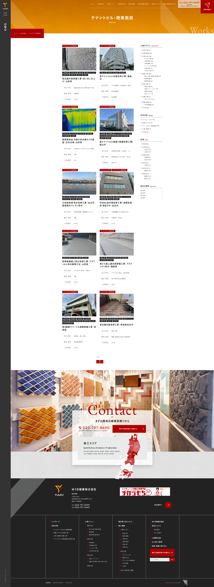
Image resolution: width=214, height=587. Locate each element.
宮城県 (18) (146, 155)
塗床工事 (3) (148, 86)
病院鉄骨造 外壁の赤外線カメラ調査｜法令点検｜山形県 (78, 141)
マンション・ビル (105, 170)
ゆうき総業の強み (143, 4)
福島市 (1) (147, 176)
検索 (172, 559)
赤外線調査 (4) (149, 104)
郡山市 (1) (147, 178)
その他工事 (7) (149, 71)
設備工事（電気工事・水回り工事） (98, 561)
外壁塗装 (103, 133)
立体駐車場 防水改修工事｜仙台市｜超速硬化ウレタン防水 (79, 204)
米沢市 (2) (147, 149)
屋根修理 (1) (148, 78)
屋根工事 (65, 196)
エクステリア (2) (149, 99)
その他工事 (73, 72)
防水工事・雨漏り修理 (106, 136)
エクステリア (66, 199)
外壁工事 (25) (146, 56)
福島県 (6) (145, 174)
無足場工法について (125, 522)
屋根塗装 (91, 532)
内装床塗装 (103, 318)
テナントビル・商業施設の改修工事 (64, 539)
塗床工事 (118, 318)
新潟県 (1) (145, 144)
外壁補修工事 (93, 545)
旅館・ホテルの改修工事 (61, 533)
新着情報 (48, 582)
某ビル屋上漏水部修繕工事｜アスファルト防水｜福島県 (116, 265)
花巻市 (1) (147, 165)
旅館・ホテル (125, 557)
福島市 (117, 72)
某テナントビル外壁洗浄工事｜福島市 (116, 77)
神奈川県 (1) (146, 168)
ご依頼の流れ (156, 538)
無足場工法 (121, 4)
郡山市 (102, 138)
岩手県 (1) (145, 163)
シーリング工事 (119, 133)
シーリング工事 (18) (150, 66)
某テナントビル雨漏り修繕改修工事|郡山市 (116, 143)
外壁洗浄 (110, 72)
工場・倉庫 (125, 563)
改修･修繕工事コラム (169, 4)
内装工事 (81, 72)
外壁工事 (103, 72)
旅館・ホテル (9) (147, 123)
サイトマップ (69, 582)
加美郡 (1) (147, 157)
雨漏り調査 (89, 133)
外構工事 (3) (146, 97)
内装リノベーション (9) (151, 89)
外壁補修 (65, 72)
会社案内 (157, 529)
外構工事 (72, 75)
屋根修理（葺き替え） (94, 535)
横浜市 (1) (147, 171)
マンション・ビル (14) (148, 120)
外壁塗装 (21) (148, 61)
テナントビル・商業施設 (70, 46)
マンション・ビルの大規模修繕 (63, 529)
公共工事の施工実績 (126, 570)
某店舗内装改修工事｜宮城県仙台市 (116, 324)
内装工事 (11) (146, 84)
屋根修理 (86, 321)
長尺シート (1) (148, 94)
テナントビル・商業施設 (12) (150, 126)
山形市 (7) (147, 152)
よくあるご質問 (157, 542)
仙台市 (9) (147, 160)
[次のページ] (101, 361)
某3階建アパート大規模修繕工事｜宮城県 (79, 328)
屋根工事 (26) (146, 74)
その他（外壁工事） (94, 551)
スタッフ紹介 (158, 533)
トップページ (56, 522)
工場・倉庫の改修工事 (60, 536)
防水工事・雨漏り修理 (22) (152, 76)
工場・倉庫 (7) (146, 129)
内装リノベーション (90, 72)
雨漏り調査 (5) (147, 102)
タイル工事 (73, 133)
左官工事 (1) (146, 50)
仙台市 (73, 199)
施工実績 (132, 4)
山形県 (85, 75)
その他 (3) (145, 108)
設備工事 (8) (148, 91)
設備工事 (65, 75)
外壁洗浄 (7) (148, 68)
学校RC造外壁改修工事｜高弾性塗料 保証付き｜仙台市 (116, 204)
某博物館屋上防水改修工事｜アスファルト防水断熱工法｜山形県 (78, 262)
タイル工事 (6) (148, 59)
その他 (92, 321)
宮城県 (79, 199)
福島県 (123, 72)
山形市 (79, 75)
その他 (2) (145, 132)
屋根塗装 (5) (148, 81)
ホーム (92, 4)
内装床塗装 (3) (147, 53)
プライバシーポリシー (58, 582)
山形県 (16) (145, 147)
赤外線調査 (66, 136)
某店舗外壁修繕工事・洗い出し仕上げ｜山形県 (78, 80)
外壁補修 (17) (148, 63)
